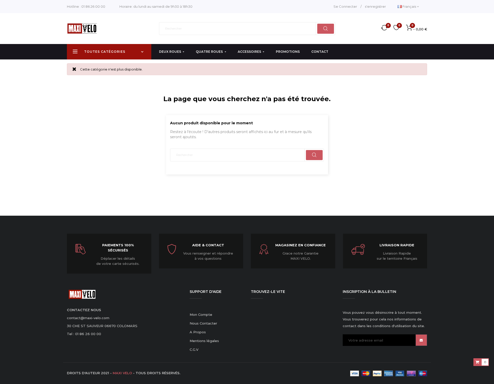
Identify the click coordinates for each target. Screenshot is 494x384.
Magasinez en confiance (300, 245)
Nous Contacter (203, 323)
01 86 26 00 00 (93, 6)
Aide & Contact (208, 245)
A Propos (198, 332)
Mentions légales (204, 341)
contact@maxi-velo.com (88, 318)
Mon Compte (201, 314)
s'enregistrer (375, 6)
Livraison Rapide (397, 245)
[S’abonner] (421, 340)
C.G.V (194, 349)
